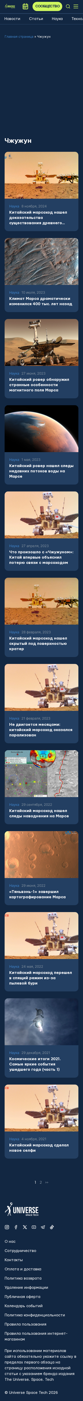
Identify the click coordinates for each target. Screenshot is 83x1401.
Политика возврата (23, 1278)
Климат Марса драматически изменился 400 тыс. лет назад (40, 301)
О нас (10, 1241)
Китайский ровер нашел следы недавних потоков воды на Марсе (41, 471)
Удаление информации (26, 1287)
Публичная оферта (22, 1297)
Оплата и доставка (23, 1269)
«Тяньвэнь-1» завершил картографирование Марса (37, 894)
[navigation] (68, 6)
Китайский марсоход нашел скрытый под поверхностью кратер (38, 643)
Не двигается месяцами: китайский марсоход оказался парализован (40, 730)
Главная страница (19, 36)
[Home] (10, 6)
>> (47, 1182)
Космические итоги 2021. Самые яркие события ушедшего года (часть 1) (35, 1064)
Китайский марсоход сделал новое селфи (39, 1147)
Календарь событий (24, 1306)
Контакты (14, 1260)
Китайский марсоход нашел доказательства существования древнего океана (38, 218)
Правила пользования (25, 1324)
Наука (57, 19)
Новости (12, 19)
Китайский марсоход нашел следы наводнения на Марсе (39, 813)
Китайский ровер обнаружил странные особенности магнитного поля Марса (39, 385)
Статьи (36, 19)
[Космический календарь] (25, 6)
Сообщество (47, 6)
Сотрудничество (20, 1251)
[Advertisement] (41, 91)
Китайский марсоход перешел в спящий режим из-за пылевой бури (40, 978)
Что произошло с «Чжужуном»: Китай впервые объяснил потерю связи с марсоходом (41, 557)
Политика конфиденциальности (35, 1315)
